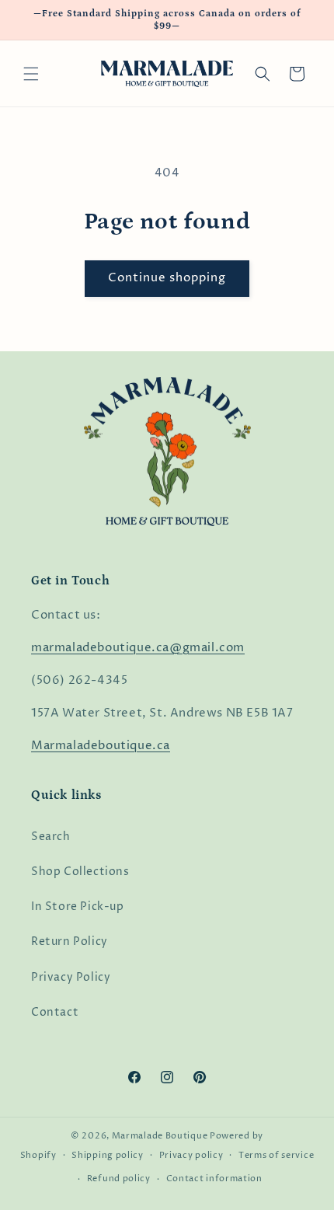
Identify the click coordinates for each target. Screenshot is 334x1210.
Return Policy (69, 941)
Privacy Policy (70, 977)
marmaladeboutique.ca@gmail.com (138, 648)
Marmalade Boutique (160, 1136)
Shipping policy (107, 1155)
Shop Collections (80, 871)
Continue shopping (167, 278)
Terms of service (276, 1155)
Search (51, 836)
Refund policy (119, 1178)
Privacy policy (191, 1155)
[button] (31, 74)
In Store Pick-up (77, 906)
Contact (54, 1012)
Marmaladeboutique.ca (100, 746)
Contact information (214, 1178)
